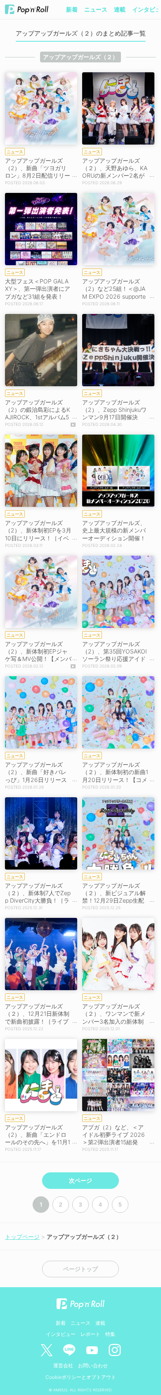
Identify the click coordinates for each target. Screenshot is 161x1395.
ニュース (95, 9)
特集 (110, 1334)
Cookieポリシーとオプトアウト (80, 1377)
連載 (119, 9)
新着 (72, 9)
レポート (90, 1334)
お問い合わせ (93, 1365)
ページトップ (80, 1269)
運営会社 (63, 1365)
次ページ (80, 1180)
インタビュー (61, 1334)
